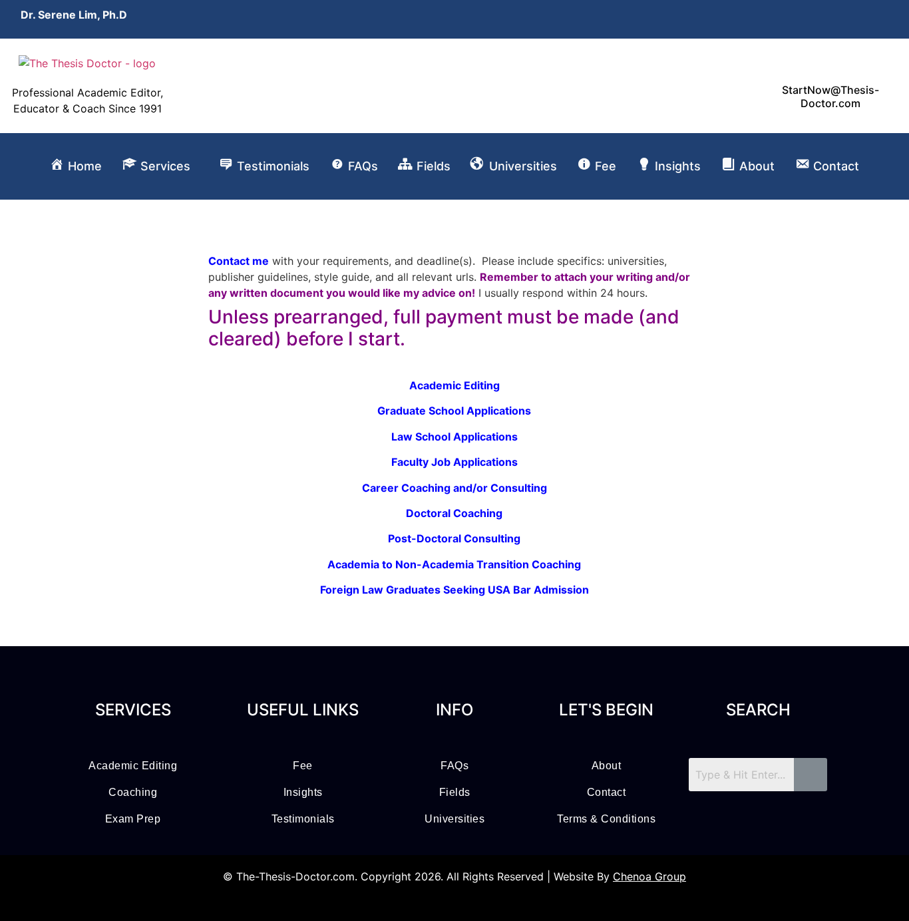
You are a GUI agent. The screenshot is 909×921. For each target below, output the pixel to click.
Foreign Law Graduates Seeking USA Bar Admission (454, 589)
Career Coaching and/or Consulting (454, 487)
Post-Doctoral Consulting (454, 538)
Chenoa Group (649, 876)
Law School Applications (454, 436)
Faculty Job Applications (454, 461)
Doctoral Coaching (454, 513)
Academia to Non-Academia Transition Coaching (454, 564)
